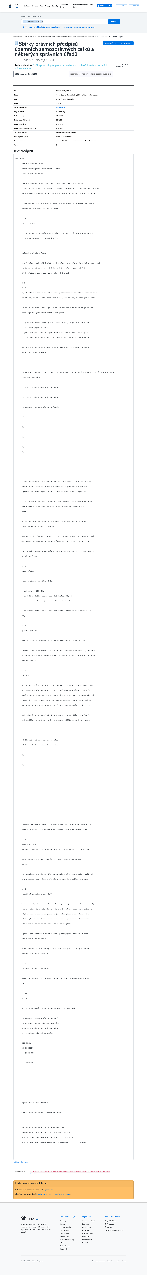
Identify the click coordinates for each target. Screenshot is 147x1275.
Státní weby (64, 1249)
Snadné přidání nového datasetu (118, 43)
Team (124, 1261)
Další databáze (29, 37)
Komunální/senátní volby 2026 (83, 6)
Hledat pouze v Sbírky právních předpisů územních (91, 74)
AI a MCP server (87, 1233)
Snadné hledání (89, 27)
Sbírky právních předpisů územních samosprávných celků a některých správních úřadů (66, 37)
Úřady (47, 6)
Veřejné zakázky (65, 1227)
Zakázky (55, 6)
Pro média (86, 1236)
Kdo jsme (85, 1224)
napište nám (48, 1190)
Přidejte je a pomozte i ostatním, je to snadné (53, 1194)
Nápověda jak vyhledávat (72, 27)
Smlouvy (27, 6)
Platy (42, 6)
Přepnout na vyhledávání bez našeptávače (42, 27)
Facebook (110, 1224)
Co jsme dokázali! (88, 1221)
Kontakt (85, 1243)
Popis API (33, 1174)
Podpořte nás (106, 6)
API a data (85, 1230)
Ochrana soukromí (98, 1261)
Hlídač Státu (17, 37)
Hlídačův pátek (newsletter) (114, 1230)
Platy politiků (64, 1233)
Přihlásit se (121, 6)
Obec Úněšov (60, 107)
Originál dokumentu (20, 1162)
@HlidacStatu (111, 1221)
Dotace (35, 6)
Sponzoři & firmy (64, 6)
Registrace (134, 6)
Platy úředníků (65, 1230)
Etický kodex (86, 1227)
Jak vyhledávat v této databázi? (123, 66)
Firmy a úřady (64, 1236)
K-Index (62, 1243)
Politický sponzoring (67, 1240)
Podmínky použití (113, 1261)
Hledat (114, 22)
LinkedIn (109, 1227)
